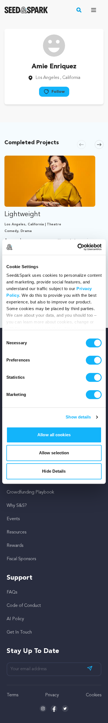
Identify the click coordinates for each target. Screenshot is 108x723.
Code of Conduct (24, 606)
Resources (16, 532)
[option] (49, 225)
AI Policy (15, 619)
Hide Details (54, 471)
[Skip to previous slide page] (81, 144)
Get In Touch (19, 632)
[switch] (94, 360)
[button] (79, 10)
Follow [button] (58, 92)
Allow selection (54, 452)
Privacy (52, 695)
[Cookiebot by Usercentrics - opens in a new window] (78, 247)
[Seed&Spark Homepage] (26, 10)
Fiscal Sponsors (21, 559)
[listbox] (54, 225)
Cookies (93, 695)
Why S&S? (17, 505)
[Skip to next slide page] (99, 144)
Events (13, 519)
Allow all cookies (54, 434)
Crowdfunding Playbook (30, 492)
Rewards (15, 546)
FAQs (12, 592)
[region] (54, 225)
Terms (12, 695)
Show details (78, 417)
